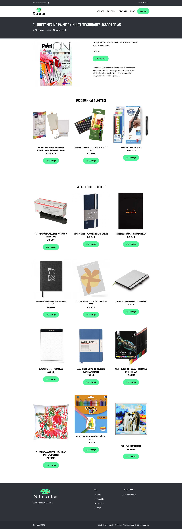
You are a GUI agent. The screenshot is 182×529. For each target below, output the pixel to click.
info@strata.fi (143, 3)
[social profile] (48, 3)
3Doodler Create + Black (131, 147)
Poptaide (111, 11)
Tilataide (123, 11)
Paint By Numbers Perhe (131, 446)
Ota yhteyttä (108, 525)
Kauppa (143, 11)
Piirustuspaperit (60, 30)
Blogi (133, 11)
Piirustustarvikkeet (43, 30)
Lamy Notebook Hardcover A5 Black (131, 301)
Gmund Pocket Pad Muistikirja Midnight (91, 233)
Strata (100, 11)
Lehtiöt (135, 42)
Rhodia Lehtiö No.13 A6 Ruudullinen (131, 233)
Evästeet (118, 525)
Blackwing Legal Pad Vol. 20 (51, 368)
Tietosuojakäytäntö (131, 525)
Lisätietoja (101, 58)
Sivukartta (145, 525)
